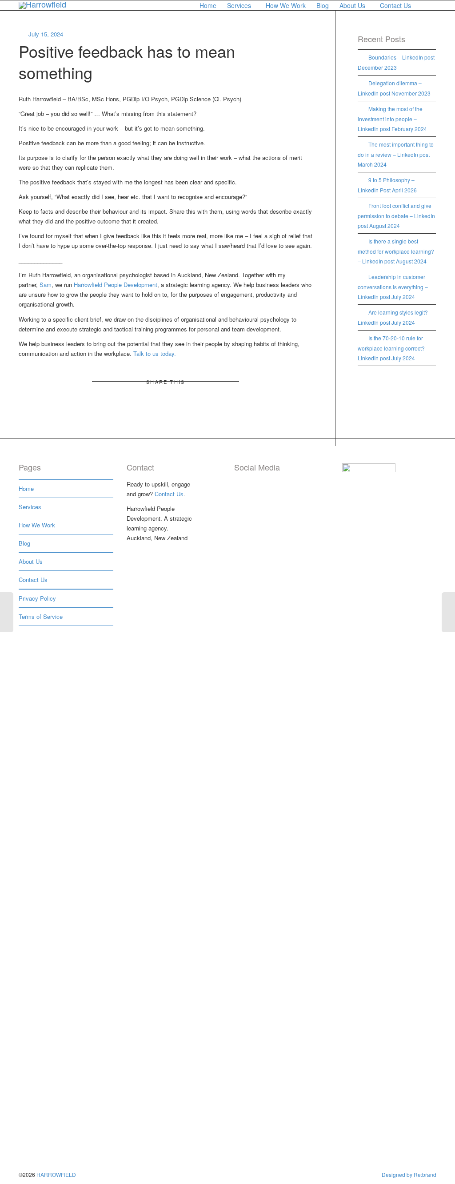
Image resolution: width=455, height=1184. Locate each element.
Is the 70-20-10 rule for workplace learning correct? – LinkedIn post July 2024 (393, 348)
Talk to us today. (154, 353)
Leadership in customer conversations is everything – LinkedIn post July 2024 (393, 286)
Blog (322, 5)
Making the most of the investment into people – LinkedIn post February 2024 (392, 118)
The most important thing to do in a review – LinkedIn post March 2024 (396, 154)
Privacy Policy (37, 598)
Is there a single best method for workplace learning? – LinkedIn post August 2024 (396, 251)
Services (240, 5)
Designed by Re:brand (409, 1174)
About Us (353, 5)
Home (208, 5)
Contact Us (396, 5)
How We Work (286, 5)
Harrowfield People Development (115, 284)
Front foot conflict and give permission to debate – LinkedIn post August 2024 (396, 215)
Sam (46, 284)
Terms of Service (41, 616)
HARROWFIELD (56, 1174)
